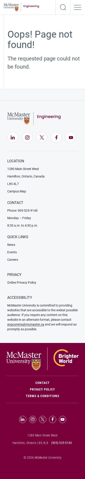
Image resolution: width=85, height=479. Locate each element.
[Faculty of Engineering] (21, 7)
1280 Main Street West (23, 169)
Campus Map (16, 191)
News (11, 245)
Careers (12, 259)
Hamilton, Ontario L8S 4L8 (30, 443)
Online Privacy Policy (21, 282)
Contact (57, 383)
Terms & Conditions (42, 396)
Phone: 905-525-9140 (22, 210)
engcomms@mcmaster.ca (25, 324)
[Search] (63, 7)
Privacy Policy (42, 389)
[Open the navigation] (77, 7)
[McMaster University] (42, 358)
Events (12, 252)
